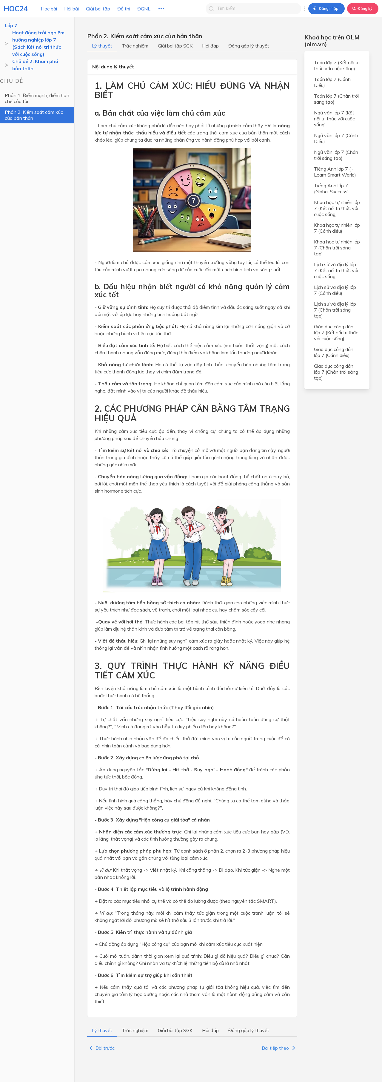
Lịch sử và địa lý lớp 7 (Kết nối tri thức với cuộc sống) (336, 270)
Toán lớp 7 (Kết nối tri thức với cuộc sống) (337, 65)
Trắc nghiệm (135, 46)
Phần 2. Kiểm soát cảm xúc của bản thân (34, 115)
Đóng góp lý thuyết (248, 46)
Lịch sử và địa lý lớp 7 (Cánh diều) (335, 290)
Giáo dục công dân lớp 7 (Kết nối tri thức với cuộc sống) (336, 332)
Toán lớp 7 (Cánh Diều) (332, 82)
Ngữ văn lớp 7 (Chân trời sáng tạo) (336, 155)
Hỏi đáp (210, 46)
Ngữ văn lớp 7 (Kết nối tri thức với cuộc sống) (334, 119)
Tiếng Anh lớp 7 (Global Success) (331, 188)
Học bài (49, 9)
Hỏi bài (71, 9)
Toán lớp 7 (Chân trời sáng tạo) (336, 99)
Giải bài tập (98, 9)
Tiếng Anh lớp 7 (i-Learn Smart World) (335, 172)
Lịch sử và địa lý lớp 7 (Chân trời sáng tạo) (335, 310)
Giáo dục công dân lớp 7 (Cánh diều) (333, 352)
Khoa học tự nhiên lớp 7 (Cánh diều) (337, 228)
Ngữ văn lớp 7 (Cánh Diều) (336, 138)
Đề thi (123, 9)
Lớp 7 (11, 25)
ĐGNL (143, 9)
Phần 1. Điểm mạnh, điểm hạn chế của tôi (37, 98)
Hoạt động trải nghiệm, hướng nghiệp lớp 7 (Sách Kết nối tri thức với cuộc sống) (39, 43)
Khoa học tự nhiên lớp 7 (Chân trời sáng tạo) (337, 248)
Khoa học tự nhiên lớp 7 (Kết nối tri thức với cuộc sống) (337, 208)
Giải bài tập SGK (175, 46)
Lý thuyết (102, 46)
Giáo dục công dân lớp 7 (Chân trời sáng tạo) (336, 372)
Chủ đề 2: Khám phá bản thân (35, 64)
